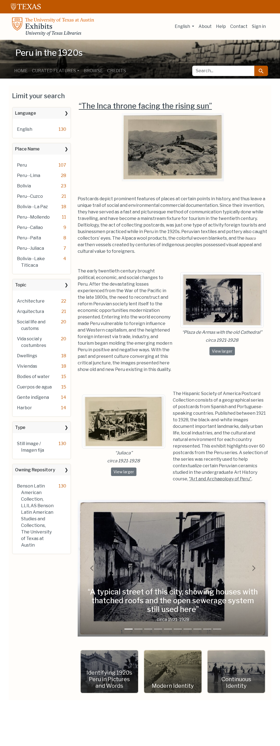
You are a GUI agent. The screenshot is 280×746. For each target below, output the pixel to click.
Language (25, 113)
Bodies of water (33, 376)
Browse (93, 70)
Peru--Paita (29, 237)
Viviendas (27, 366)
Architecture (31, 301)
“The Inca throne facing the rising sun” (145, 106)
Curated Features (54, 70)
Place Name (27, 149)
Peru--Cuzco (30, 196)
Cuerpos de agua (34, 387)
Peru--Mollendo (33, 217)
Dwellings (27, 355)
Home (21, 70)
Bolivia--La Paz (32, 206)
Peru (22, 165)
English (24, 129)
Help (221, 26)
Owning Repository (35, 469)
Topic (20, 285)
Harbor (24, 407)
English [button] (183, 26)
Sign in (259, 26)
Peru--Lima (28, 175)
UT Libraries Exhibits (53, 26)
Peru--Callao (30, 227)
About (205, 26)
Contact (238, 26)
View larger (223, 351)
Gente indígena (33, 397)
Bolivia (24, 185)
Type (20, 427)
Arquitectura (30, 311)
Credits (116, 70)
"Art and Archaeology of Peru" (220, 478)
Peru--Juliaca (30, 248)
